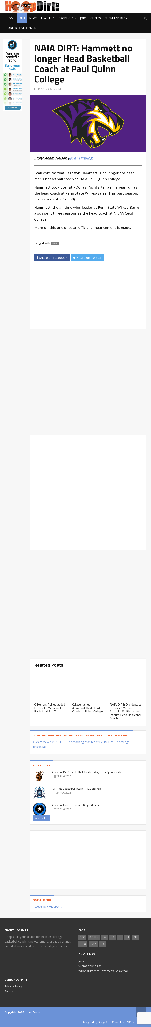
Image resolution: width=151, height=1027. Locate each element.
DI (120, 937)
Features (48, 18)
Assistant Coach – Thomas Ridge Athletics (76, 805)
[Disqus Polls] (88, 382)
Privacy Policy (13, 986)
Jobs (83, 18)
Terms (9, 991)
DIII (135, 937)
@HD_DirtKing (80, 158)
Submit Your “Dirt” (89, 966)
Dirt (22, 18)
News (33, 18)
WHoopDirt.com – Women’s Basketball (103, 971)
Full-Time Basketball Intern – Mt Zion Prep (76, 788)
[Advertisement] (114, 6)
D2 (104, 937)
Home (11, 18)
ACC (82, 937)
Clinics (95, 18)
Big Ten (93, 937)
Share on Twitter (89, 258)
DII (127, 937)
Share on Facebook (52, 258)
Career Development (22, 28)
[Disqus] (88, 492)
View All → (41, 818)
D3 (112, 937)
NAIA (54, 243)
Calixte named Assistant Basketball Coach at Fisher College (87, 708)
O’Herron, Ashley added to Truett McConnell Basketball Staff (49, 708)
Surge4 (102, 1022)
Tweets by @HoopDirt (47, 906)
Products (66, 18)
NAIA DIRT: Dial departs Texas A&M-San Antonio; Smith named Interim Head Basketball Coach (126, 711)
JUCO (83, 943)
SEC (103, 943)
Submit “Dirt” (115, 18)
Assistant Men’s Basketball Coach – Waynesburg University (87, 772)
